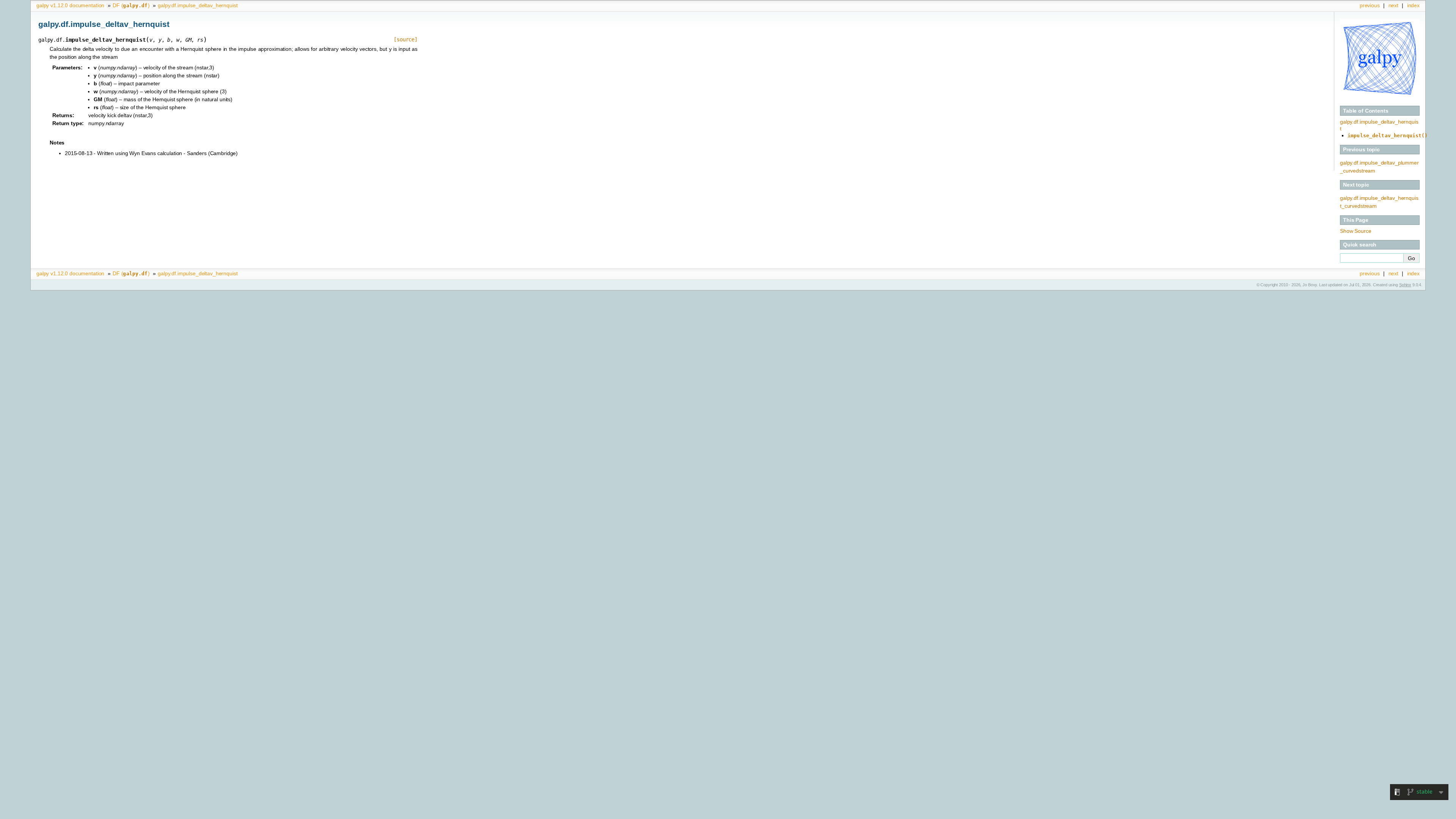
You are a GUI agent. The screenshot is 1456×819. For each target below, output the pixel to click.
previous (1370, 5)
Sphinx (1405, 284)
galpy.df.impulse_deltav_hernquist (197, 5)
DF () (131, 5)
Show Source (1355, 231)
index (1413, 5)
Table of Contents (1366, 111)
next (1393, 5)
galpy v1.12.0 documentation (70, 5)
